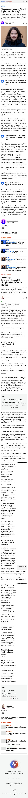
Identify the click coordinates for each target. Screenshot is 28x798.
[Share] (26, 23)
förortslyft (8, 232)
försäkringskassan (13, 717)
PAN (20, 717)
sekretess (23, 717)
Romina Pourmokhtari (9, 22)
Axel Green (7, 297)
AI (7, 717)
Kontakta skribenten (10, 222)
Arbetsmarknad (12, 718)
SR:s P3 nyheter (7, 463)
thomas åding (4, 718)
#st (6, 717)
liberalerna (14, 232)
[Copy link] (24, 23)
